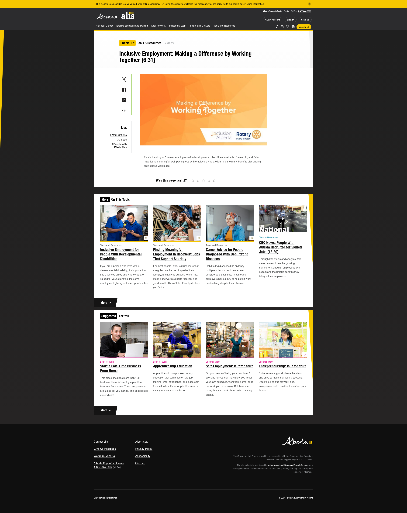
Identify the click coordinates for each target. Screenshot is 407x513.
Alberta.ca (141, 441)
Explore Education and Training (132, 25)
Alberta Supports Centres (109, 463)
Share (276, 26)
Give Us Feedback (105, 449)
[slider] (199, 142)
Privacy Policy (143, 449)
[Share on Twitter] (124, 79)
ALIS (128, 15)
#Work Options (118, 135)
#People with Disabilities (119, 145)
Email (124, 110)
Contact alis (101, 441)
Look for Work (158, 25)
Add (282, 26)
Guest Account (272, 19)
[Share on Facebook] (124, 89)
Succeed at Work (177, 25)
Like (287, 26)
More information (255, 3)
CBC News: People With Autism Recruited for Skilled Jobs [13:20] (280, 247)
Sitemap (140, 463)
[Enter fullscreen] (303, 228)
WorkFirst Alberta (104, 456)
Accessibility (142, 456)
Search (302, 26)
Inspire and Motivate (200, 25)
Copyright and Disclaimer (105, 497)
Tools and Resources (224, 25)
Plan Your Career (104, 25)
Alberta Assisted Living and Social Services (288, 465)
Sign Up (305, 19)
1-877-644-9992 (304, 11)
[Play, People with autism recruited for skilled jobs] (262, 228)
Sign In (290, 19)
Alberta (106, 16)
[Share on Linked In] (124, 100)
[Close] (309, 4)
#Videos (122, 139)
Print (293, 26)
